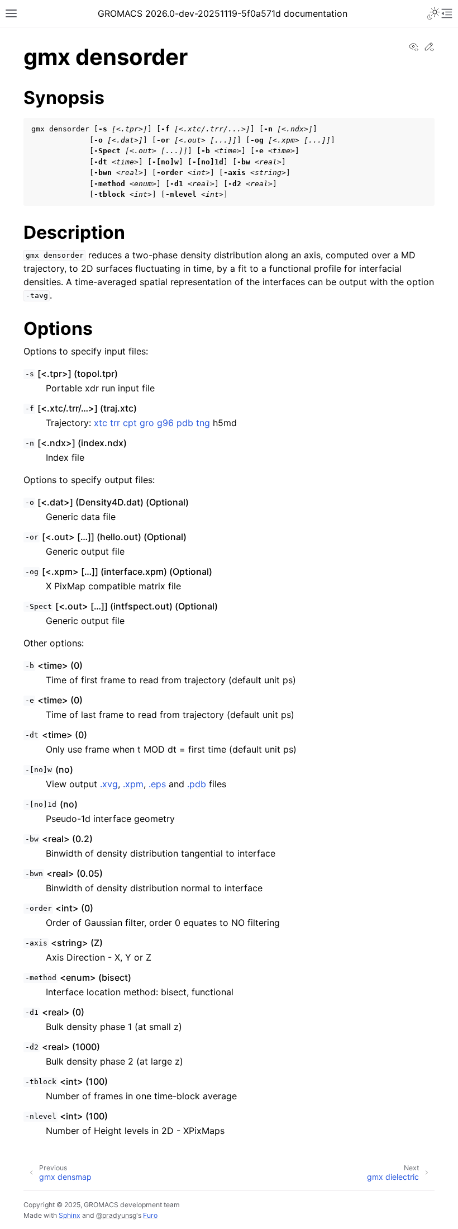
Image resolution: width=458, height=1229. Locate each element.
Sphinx (69, 1215)
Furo (150, 1215)
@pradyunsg (116, 1215)
